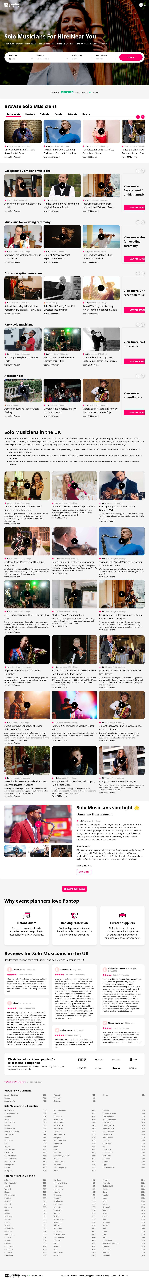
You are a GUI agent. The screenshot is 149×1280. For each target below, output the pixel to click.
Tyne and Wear (108, 1116)
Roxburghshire (108, 1125)
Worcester (57, 1207)
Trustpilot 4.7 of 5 (32, 1276)
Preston (105, 1216)
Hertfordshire (9, 1128)
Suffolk (7, 1146)
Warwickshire (9, 1149)
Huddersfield (108, 1186)
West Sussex (9, 1134)
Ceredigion (107, 1122)
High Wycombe (10, 1183)
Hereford (57, 1246)
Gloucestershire (60, 1110)
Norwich (106, 1225)
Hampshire (8, 1140)
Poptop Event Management (15, 1082)
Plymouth (106, 1246)
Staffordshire (9, 1161)
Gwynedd (57, 1164)
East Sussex (9, 1152)
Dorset (56, 1146)
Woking (7, 1225)
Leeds (105, 1198)
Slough (7, 1192)
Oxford (7, 1186)
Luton (6, 1210)
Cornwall (106, 1161)
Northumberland (109, 1119)
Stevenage (8, 1216)
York (104, 1219)
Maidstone (8, 1255)
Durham (106, 1237)
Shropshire (58, 1116)
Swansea (106, 1231)
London (7, 1125)
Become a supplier (86, 1276)
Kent (6, 1143)
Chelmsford (9, 1246)
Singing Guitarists (11, 1095)
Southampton (59, 1189)
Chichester (8, 1252)
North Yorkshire (60, 1140)
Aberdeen (106, 1255)
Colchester (58, 1195)
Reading (7, 1198)
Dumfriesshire (108, 1128)
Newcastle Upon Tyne (111, 1243)
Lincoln (56, 1255)
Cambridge (8, 1249)
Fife (104, 1146)
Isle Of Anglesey (60, 1167)
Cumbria (106, 1110)
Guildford (8, 1231)
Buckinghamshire (11, 1113)
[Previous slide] (138, 117)
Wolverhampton (60, 1219)
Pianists (7, 1098)
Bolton (105, 1204)
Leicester (57, 1225)
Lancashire (58, 1143)
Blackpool (106, 1222)
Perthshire (107, 1149)
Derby (56, 1216)
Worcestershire (10, 1155)
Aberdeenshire (108, 1167)
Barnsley (106, 1180)
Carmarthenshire (109, 1113)
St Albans (8, 1207)
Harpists (57, 1101)
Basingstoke (9, 1228)
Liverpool (57, 1137)
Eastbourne (58, 1210)
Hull (104, 1228)
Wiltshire (7, 1167)
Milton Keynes (9, 1195)
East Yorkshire (59, 1161)
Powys (56, 1149)
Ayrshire (106, 1140)
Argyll (105, 1164)
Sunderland (107, 1240)
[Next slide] (143, 117)
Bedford (7, 1204)
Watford (7, 1189)
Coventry (57, 1198)
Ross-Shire (107, 1155)
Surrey (7, 1119)
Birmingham (58, 1201)
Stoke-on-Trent (59, 1234)
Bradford (106, 1195)
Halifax (105, 1192)
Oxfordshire (9, 1110)
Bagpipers (58, 1098)
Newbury (8, 1201)
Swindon (7, 1219)
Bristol (56, 1113)
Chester (106, 1189)
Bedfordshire (9, 1122)
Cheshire (57, 1131)
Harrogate (106, 1210)
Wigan (105, 1201)
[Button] (23, 131)
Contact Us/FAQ (102, 1276)
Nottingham (9, 1164)
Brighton (57, 1192)
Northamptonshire (11, 1131)
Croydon (7, 1222)
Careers (113, 1276)
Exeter (105, 1234)
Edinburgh (107, 1249)
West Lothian (108, 1137)
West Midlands (10, 1158)
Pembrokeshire (108, 1131)
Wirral (105, 1213)
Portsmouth (58, 1186)
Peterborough (59, 1237)
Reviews (74, 1276)
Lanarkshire (107, 1134)
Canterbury (58, 1231)
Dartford (7, 1240)
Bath (55, 1249)
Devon (56, 1170)
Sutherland (107, 1143)
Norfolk (56, 1158)
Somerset (57, 1152)
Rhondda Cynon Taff (61, 1155)
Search (130, 5)
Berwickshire (108, 1152)
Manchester (58, 1128)
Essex (6, 1137)
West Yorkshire (59, 1134)
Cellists (105, 1095)
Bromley (7, 1237)
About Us (65, 1276)
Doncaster (106, 1183)
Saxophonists (9, 1101)
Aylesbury (8, 1180)
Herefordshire (59, 1119)
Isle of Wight (58, 1122)
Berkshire (8, 1116)
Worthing (57, 1180)
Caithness (106, 1158)
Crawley (7, 1243)
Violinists (57, 1095)
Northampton (9, 1234)
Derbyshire (8, 1170)
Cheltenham (58, 1204)
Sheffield (57, 1240)
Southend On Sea (60, 1183)
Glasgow (106, 1252)
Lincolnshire (58, 1125)
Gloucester (58, 1228)
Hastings (57, 1213)
